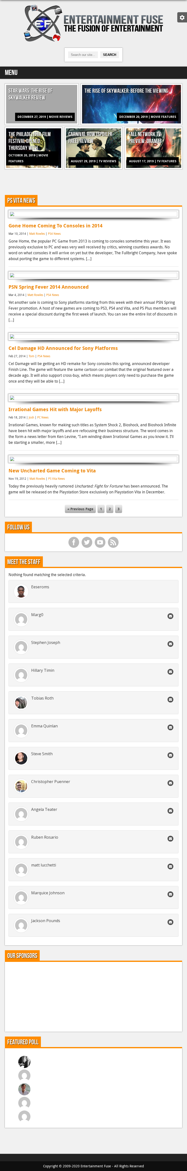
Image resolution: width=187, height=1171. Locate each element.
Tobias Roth (42, 698)
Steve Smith (42, 753)
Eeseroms (40, 587)
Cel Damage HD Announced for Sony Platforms (63, 348)
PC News (42, 417)
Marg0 (37, 614)
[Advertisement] (93, 181)
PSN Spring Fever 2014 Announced (49, 287)
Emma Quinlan (44, 726)
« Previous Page (80, 509)
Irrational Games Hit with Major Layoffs (55, 409)
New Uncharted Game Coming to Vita (52, 470)
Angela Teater (44, 809)
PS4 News (54, 233)
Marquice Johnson (48, 893)
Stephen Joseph (45, 642)
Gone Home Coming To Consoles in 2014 (56, 225)
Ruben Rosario (44, 837)
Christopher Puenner (50, 781)
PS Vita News (56, 478)
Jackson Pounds (45, 920)
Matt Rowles (37, 233)
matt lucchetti (43, 865)
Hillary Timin (42, 670)
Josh (31, 417)
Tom (31, 356)
